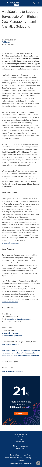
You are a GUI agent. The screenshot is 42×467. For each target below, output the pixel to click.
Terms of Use (14, 455)
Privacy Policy (26, 455)
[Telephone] (34, 3)
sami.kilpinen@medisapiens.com (19, 319)
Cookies (21, 460)
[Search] (39, 3)
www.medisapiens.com (10, 243)
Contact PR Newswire (21, 434)
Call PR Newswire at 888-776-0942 (21, 447)
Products (20, 437)
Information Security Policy (14, 458)
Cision (25, 464)
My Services (20, 442)
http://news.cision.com (10, 344)
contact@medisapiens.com (12, 335)
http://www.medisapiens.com (13, 371)
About (21, 439)
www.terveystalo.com (10, 302)
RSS (35, 458)
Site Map (28, 458)
